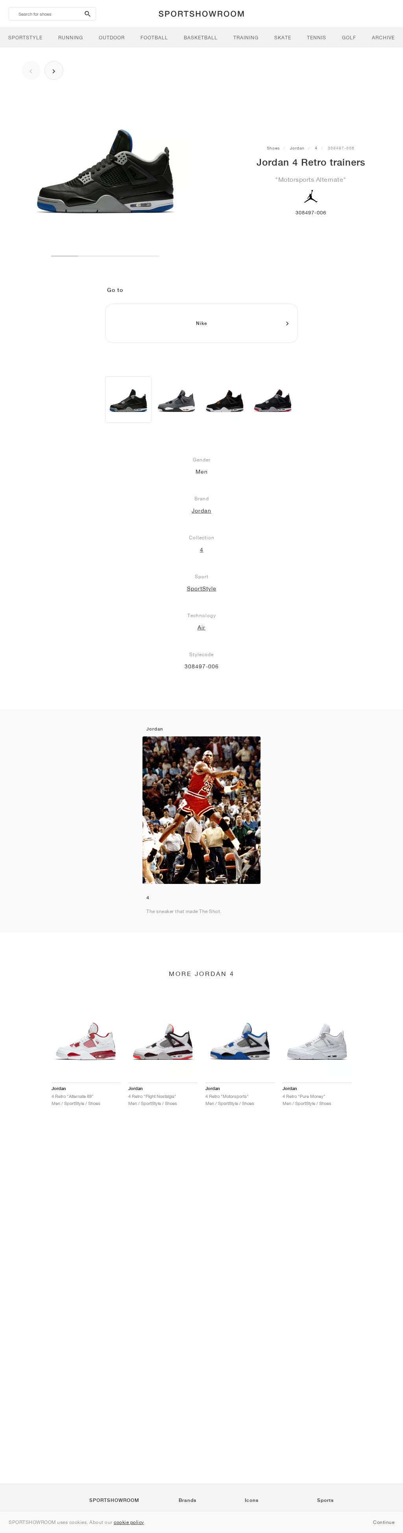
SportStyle (201, 588)
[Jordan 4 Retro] (128, 399)
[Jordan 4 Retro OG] (273, 399)
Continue (383, 1522)
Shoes (273, 148)
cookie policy (129, 1522)
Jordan (297, 148)
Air (201, 627)
